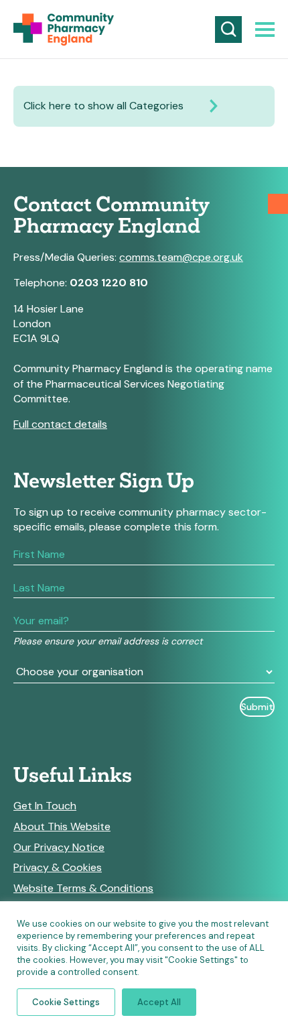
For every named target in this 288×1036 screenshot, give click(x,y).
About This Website (62, 826)
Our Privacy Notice (58, 847)
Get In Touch (44, 806)
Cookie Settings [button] (66, 1002)
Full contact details (60, 424)
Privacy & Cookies (57, 867)
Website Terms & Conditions (83, 888)
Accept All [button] (159, 1002)
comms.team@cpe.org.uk (181, 257)
